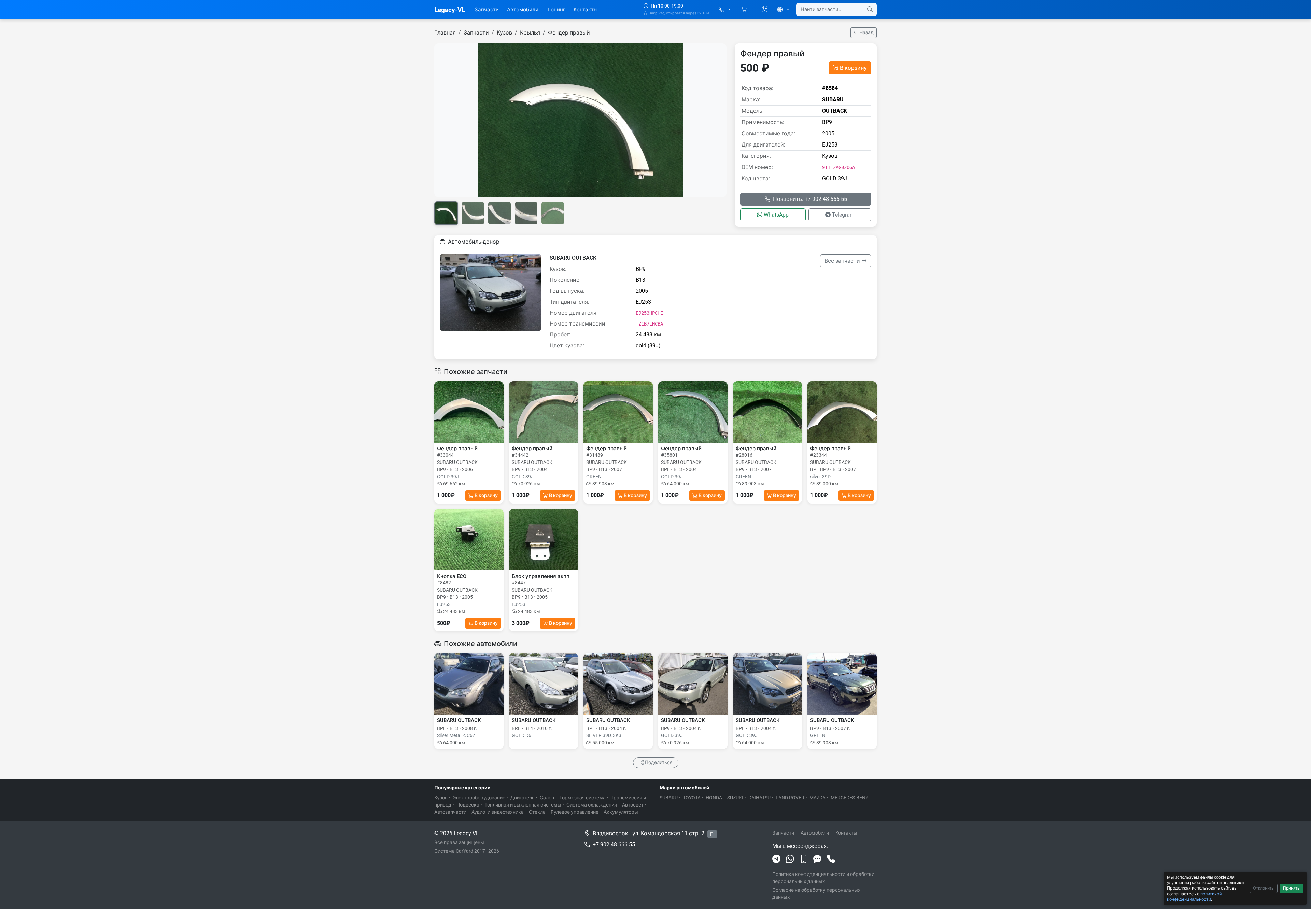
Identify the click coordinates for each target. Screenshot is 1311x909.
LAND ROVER (790, 797)
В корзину (853, 68)
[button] (725, 9)
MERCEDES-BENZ (849, 797)
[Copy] (712, 834)
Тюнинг (556, 9)
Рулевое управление (574, 812)
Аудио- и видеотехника (497, 812)
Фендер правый (569, 32)
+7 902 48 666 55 (614, 844)
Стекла (537, 812)
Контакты (585, 9)
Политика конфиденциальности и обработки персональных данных (823, 877)
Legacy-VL (449, 10)
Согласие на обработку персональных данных (816, 893)
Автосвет (633, 805)
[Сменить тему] (765, 9)
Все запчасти (842, 261)
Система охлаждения (591, 805)
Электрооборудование (479, 797)
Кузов (504, 32)
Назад (866, 32)
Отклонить (1263, 888)
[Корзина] (744, 9)
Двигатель (522, 797)
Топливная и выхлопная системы (522, 805)
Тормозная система (582, 797)
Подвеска (467, 805)
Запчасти (487, 9)
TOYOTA (692, 797)
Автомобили (522, 9)
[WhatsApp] (790, 859)
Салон (547, 797)
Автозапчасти (450, 812)
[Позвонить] (831, 859)
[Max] (817, 859)
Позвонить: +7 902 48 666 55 (810, 199)
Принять (1291, 888)
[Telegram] (776, 859)
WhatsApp (776, 214)
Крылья (530, 32)
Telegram (843, 214)
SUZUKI (735, 797)
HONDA (714, 797)
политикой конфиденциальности (1194, 896)
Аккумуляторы (621, 812)
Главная (445, 32)
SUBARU (669, 797)
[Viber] (804, 859)
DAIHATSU (759, 797)
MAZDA (817, 797)
